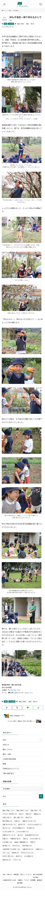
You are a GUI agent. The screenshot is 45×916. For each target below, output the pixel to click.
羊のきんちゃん (27, 853)
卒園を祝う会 (16, 839)
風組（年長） (21, 24)
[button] (6, 708)
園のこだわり (7, 749)
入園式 (39, 849)
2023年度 (11, 24)
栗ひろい (6, 828)
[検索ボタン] (40, 4)
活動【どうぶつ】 (29, 821)
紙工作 (21, 824)
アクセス (26, 880)
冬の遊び (30, 828)
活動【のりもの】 (9, 824)
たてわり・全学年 (10, 814)
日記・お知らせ (7, 874)
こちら (30, 692)
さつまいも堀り (8, 832)
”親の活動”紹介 (8, 773)
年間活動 (16, 874)
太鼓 (25, 839)
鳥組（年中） (22, 810)
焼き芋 (19, 856)
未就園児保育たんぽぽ (9, 880)
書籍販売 (39, 880)
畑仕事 (15, 853)
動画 (4, 764)
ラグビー (17, 860)
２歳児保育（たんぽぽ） (11, 849)
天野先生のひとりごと (11, 768)
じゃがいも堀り (22, 832)
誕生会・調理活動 (21, 842)
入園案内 (19, 880)
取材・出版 (7, 754)
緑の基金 (35, 877)
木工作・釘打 (8, 856)
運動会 (37, 814)
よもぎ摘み (28, 856)
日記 (5, 24)
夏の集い (6, 846)
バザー (6, 853)
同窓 (32, 842)
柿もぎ (32, 24)
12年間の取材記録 (9, 759)
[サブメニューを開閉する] (40, 740)
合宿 (17, 821)
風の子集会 (7, 821)
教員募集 (33, 880)
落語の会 (7, 860)
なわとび (16, 846)
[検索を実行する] (41, 796)
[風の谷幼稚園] (22, 4)
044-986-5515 (15, 690)
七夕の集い (7, 842)
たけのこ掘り (35, 839)
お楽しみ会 (7, 817)
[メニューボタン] (4, 4)
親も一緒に (18, 817)
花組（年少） (36, 810)
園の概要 (19, 883)
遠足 (27, 24)
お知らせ (6, 744)
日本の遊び (27, 846)
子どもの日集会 (18, 828)
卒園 (5, 839)
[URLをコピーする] (38, 708)
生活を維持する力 (31, 835)
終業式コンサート (9, 835)
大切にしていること (26, 874)
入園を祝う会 (27, 849)
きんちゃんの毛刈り (35, 824)
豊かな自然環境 (37, 874)
